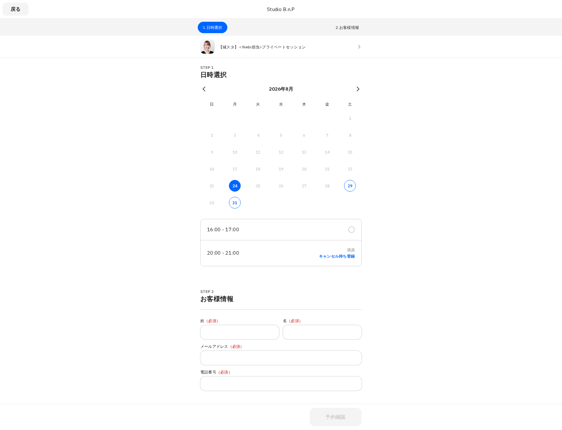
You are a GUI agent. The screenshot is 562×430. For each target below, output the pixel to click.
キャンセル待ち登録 (337, 256)
